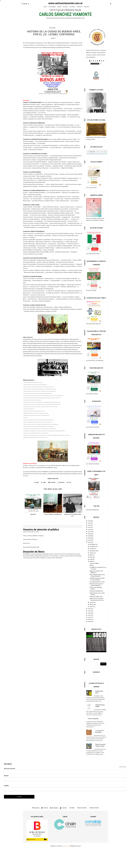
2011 (89, 617)
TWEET (44, 482)
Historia (65, 6)
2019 (89, 536)
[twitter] (24, 4)
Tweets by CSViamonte (92, 510)
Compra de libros (94, 563)
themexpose (66, 846)
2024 (89, 525)
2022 (89, 529)
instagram (55, 808)
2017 (89, 540)
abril (91, 561)
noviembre (92, 546)
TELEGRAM (52, 482)
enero (91, 606)
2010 (89, 619)
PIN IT (69, 482)
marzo (91, 602)
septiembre (93, 551)
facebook (36, 808)
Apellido (6, 785)
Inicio (45, 6)
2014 (89, 611)
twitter (45, 808)
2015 (89, 608)
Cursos (59, 6)
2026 (89, 521)
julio (91, 555)
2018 (89, 538)
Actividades (52, 6)
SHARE (37, 482)
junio (91, 557)
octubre (92, 548)
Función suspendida (93, 718)
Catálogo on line (94, 807)
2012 (89, 615)
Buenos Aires (52, 27)
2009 (89, 621)
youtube (64, 808)
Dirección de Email (9, 769)
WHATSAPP (61, 482)
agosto (91, 553)
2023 (89, 527)
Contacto (79, 6)
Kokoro (92, 565)
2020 (89, 533)
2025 (89, 523)
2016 (89, 542)
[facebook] (22, 4)
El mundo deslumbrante (96, 591)
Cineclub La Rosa (82, 807)
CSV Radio (72, 6)
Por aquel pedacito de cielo (97, 582)
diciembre (92, 544)
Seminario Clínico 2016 (96, 596)
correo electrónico (57, 558)
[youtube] (26, 4)
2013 (89, 613)
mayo (91, 559)
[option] (33, 504)
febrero (92, 604)
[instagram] (28, 4)
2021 (89, 531)
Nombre (6, 775)
